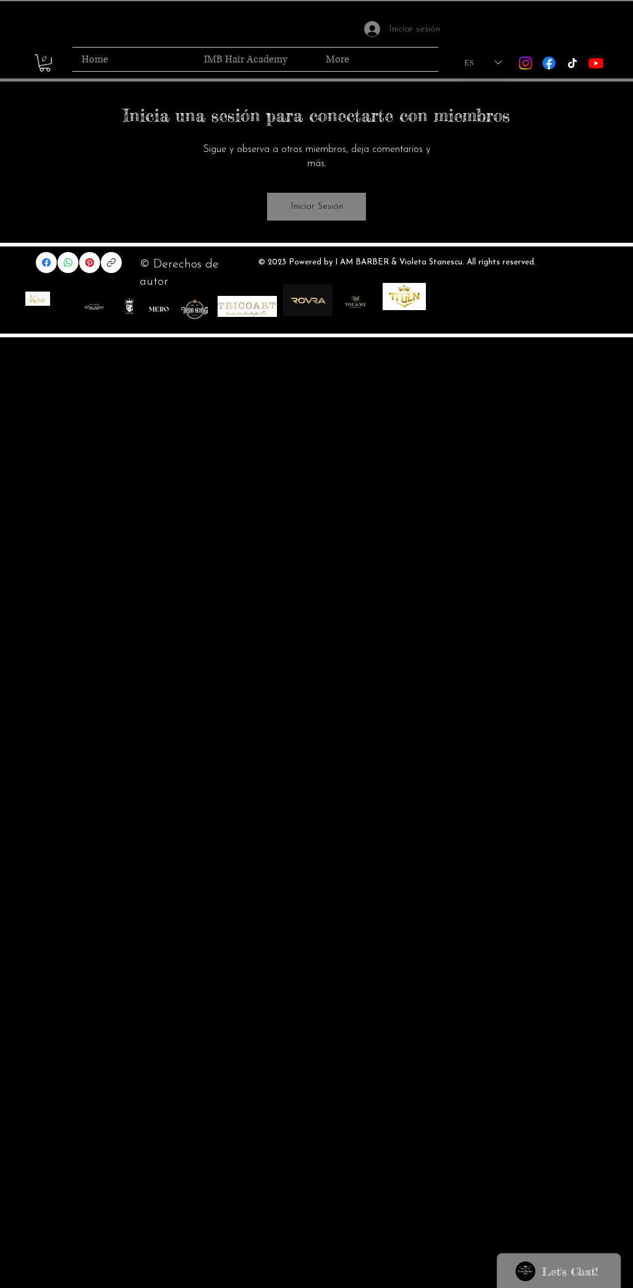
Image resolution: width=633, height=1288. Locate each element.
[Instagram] (525, 63)
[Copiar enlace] (111, 262)
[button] (45, 63)
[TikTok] (572, 63)
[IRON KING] (194, 310)
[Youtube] (596, 63)
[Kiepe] (37, 298)
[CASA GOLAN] (129, 306)
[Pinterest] (89, 262)
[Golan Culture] (94, 306)
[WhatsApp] (68, 262)
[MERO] (158, 310)
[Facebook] (549, 63)
